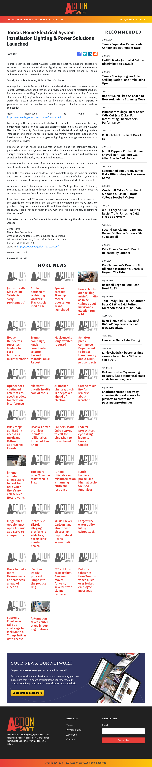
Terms (69, 725)
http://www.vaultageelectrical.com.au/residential (34, 117)
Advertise (71, 734)
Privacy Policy (73, 730)
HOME (11, 19)
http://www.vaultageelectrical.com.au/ (38, 246)
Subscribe (123, 740)
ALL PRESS (41, 19)
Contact (70, 739)
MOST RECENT (25, 19)
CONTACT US (56, 19)
